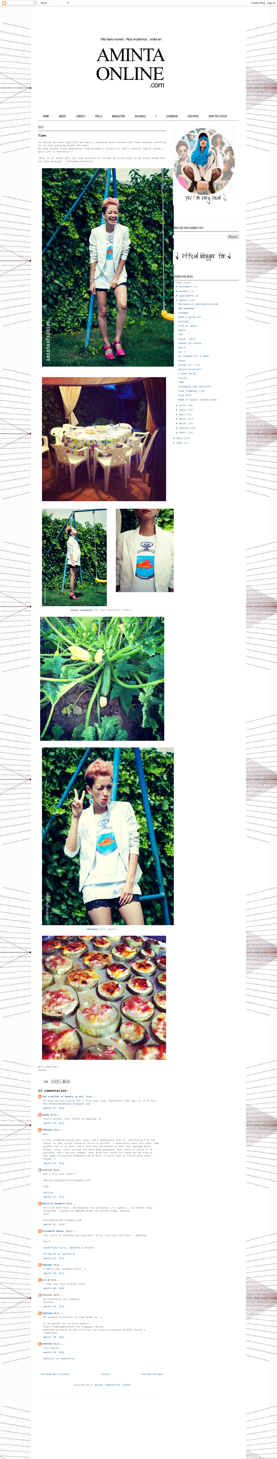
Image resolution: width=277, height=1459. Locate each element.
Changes (183, 313)
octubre (184, 291)
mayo (182, 414)
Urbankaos (86, 610)
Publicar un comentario (58, 1358)
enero (183, 432)
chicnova (92, 929)
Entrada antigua (152, 1374)
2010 (180, 443)
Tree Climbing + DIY (191, 391)
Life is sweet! (188, 326)
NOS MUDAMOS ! (187, 308)
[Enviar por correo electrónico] (53, 1081)
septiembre (187, 296)
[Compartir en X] (61, 1081)
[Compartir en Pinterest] (68, 1081)
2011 (180, 438)
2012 (180, 283)
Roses (182, 361)
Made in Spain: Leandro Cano (197, 400)
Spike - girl (186, 339)
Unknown (47, 1130)
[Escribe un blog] (57, 1081)
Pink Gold (184, 395)
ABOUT (62, 116)
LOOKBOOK (172, 116)
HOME (46, 116)
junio (183, 410)
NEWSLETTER (118, 116)
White (182, 330)
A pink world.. (188, 374)
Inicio (105, 1374)
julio (183, 405)
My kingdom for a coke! (194, 356)
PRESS (98, 116)
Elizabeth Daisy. (53, 1231)
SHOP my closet (217, 116)
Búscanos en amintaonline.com (198, 304)
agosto (184, 300)
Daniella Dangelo (53, 1203)
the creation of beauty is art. (63, 1096)
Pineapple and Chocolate (194, 386)
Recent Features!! (190, 369)
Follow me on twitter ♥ (58, 1254)
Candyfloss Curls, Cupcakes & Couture (68, 1248)
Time (181, 382)
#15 (180, 334)
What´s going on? (189, 317)
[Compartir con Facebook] (64, 1081)
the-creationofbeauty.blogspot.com (66, 1104)
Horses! (183, 378)
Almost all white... (191, 343)
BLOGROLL (140, 116)
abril (183, 419)
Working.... (186, 321)
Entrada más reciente (55, 1374)
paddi (45, 1115)
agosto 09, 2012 (53, 1352)
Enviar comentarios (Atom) (112, 1385)
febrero (184, 428)
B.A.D (45, 1280)
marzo (183, 423)
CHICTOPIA (193, 116)
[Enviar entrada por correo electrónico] (46, 1081)
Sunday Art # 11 (189, 365)
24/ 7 (182, 352)
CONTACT (80, 116)
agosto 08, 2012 (53, 1273)
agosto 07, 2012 (53, 1108)
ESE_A (182, 348)
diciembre (186, 287)
